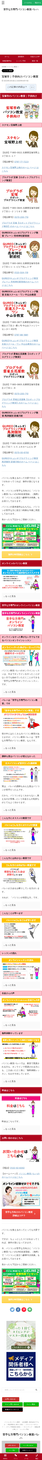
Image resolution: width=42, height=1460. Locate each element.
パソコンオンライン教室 (12, 1422)
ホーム (7, 56)
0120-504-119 (21, 272)
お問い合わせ (10, 1399)
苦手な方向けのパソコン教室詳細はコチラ (19, 1214)
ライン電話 (30, 1404)
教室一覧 (35, 61)
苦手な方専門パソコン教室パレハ (21, 9)
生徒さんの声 (35, 56)
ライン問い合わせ (12, 1404)
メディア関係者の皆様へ (13, 1427)
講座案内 (21, 56)
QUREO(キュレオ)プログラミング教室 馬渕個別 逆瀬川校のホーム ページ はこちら (20, 461)
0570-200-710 (21, 217)
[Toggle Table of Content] (31, 87)
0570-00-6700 (21, 452)
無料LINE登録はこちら (19, 554)
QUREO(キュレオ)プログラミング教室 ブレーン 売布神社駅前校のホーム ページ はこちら (20, 281)
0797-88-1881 (21, 335)
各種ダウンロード (12, 1409)
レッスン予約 (21, 61)
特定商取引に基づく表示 (15, 1424)
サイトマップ (28, 1427)
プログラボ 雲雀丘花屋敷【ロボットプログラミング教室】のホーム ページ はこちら (21, 403)
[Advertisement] (21, 32)
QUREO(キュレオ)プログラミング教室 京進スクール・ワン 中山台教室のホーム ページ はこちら (21, 344)
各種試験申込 (7, 61)
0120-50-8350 (17, 1168)
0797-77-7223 (21, 162)
